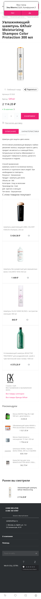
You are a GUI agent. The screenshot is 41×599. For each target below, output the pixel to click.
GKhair (12, 98)
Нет (12, 13)
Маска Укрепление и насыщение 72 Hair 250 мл (23, 438)
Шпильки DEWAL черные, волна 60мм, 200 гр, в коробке (24, 450)
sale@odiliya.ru (12, 521)
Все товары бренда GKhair (17, 397)
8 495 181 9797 (12, 511)
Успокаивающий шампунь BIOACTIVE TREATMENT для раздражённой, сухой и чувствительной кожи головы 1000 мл (19, 356)
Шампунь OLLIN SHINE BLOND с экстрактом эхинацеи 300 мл (20, 312)
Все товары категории (15, 394)
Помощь (5, 543)
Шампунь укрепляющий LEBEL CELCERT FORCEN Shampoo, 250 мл (19, 228)
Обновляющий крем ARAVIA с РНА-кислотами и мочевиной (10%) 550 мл (24, 427)
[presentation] (39, 491)
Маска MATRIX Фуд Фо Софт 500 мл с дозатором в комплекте (23, 416)
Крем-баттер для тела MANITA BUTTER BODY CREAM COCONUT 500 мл (24, 462)
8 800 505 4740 (12, 508)
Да (30, 13)
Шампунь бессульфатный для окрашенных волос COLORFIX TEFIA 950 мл (20, 270)
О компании (7, 536)
